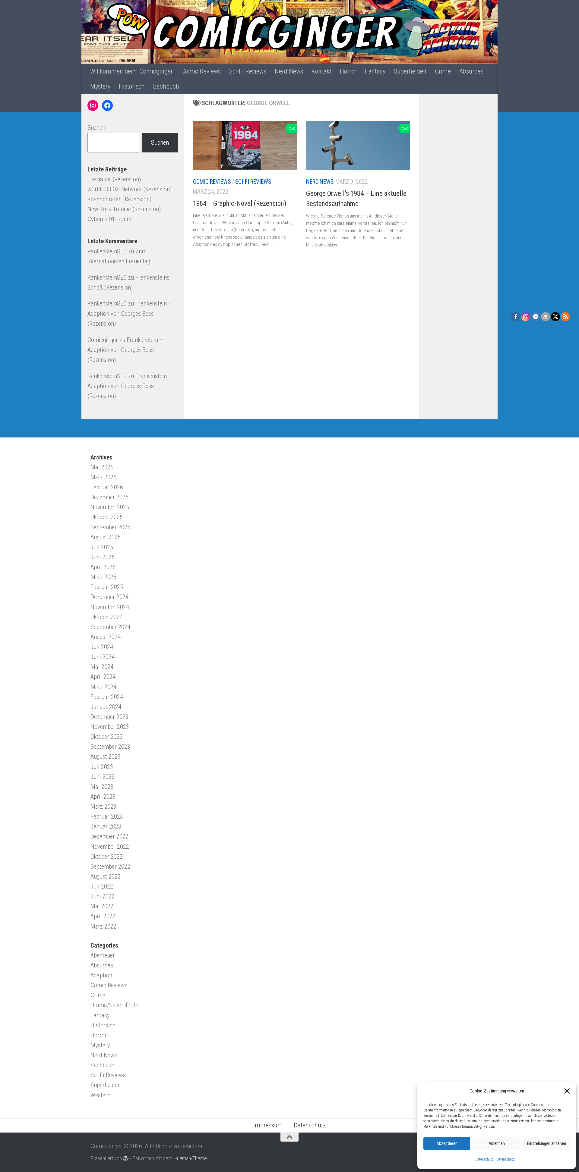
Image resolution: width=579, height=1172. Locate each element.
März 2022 (103, 926)
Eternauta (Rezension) (114, 179)
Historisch (132, 86)
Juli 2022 (101, 886)
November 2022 (109, 846)
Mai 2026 (101, 467)
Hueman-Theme (190, 1158)
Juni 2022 (102, 896)
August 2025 (105, 537)
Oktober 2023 (106, 736)
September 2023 (110, 746)
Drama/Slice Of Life (114, 1005)
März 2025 (103, 577)
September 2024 (110, 627)
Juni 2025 (102, 557)
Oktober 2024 (106, 617)
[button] (567, 1091)
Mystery (100, 86)
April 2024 (102, 676)
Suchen (96, 127)
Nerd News (289, 71)
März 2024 (103, 687)
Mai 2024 (101, 666)
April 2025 (102, 567)
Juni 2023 (102, 776)
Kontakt (321, 71)
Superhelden (410, 71)
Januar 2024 (105, 706)
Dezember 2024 (109, 596)
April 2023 (102, 796)
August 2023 (105, 756)
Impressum (268, 1125)
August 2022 (105, 876)
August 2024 (105, 637)
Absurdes (471, 71)
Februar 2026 (106, 487)
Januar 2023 (105, 826)
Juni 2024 (102, 656)
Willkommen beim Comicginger (131, 71)
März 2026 (103, 477)
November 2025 (109, 507)
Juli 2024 (101, 646)
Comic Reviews (201, 71)
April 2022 (102, 916)
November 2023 (109, 726)
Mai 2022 (101, 906)
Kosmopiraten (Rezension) (119, 199)
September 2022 (110, 866)
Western (100, 1095)
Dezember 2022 (109, 836)
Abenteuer (102, 955)
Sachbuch (166, 86)
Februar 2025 (106, 587)
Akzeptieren (446, 1143)
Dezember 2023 (109, 716)
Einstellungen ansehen (546, 1143)
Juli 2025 (101, 547)
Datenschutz (485, 1159)
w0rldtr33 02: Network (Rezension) (129, 189)
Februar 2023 (106, 816)
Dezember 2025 (109, 497)
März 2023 (103, 806)
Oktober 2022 (106, 856)
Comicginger (102, 339)
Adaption (101, 975)
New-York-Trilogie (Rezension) (124, 209)
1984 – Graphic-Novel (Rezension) (239, 203)
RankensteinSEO (107, 251)
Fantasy (375, 71)
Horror (348, 71)
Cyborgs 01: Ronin (109, 219)
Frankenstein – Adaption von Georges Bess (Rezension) (129, 313)
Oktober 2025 (106, 517)
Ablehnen (497, 1143)
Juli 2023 (101, 766)
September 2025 (110, 527)
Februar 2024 (106, 696)
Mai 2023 (101, 786)
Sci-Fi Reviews (247, 71)
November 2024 (109, 607)
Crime (443, 71)
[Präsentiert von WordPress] (125, 1158)
